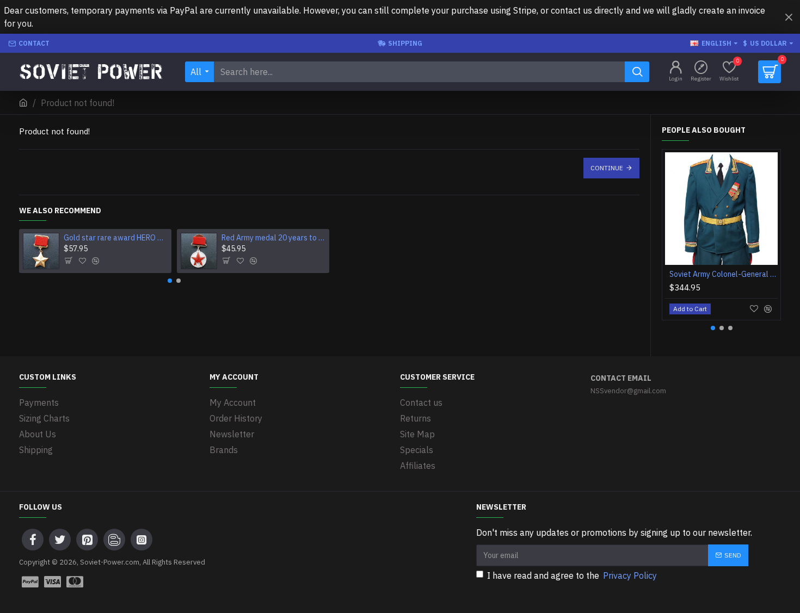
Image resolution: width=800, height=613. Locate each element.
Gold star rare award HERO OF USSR (116, 238)
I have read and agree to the (572, 575)
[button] (170, 280)
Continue (606, 168)
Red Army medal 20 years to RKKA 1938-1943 (273, 238)
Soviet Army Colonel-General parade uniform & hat (723, 274)
